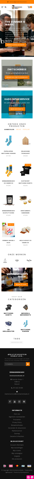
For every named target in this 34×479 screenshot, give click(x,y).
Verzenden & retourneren (17, 428)
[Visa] (29, 466)
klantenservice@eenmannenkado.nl (17, 394)
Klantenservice (17, 431)
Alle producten (17, 459)
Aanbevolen (9, 129)
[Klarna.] (10, 466)
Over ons (17, 414)
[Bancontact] (23, 466)
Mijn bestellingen (17, 448)
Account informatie (17, 445)
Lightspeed (8, 472)
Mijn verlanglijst (17, 453)
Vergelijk (17, 456)
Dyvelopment (24, 472)
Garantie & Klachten (17, 436)
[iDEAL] (4, 466)
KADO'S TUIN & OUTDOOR (15, 45)
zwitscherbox (16, 342)
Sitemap (17, 433)
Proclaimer (17, 419)
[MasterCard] (17, 466)
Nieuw (18, 129)
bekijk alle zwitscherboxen (17, 77)
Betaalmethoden (17, 425)
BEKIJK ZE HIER (21, 284)
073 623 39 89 (18, 388)
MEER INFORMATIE (17, 109)
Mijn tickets (17, 450)
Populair (26, 129)
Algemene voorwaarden (17, 417)
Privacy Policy (17, 422)
